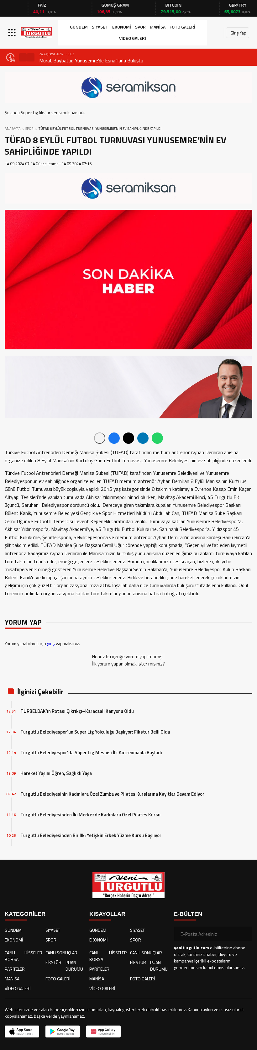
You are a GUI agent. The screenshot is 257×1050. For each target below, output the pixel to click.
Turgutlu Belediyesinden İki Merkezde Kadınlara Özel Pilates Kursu (90, 814)
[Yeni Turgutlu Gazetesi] (36, 32)
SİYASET (100, 27)
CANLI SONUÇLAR (61, 952)
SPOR (140, 27)
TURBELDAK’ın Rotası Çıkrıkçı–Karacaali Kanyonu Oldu (77, 711)
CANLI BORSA (11, 955)
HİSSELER (33, 952)
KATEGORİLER (25, 914)
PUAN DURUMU (74, 965)
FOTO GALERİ (182, 27)
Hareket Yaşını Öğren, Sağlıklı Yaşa (56, 773)
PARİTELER (15, 969)
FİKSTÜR (53, 962)
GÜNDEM (79, 27)
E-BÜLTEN (188, 914)
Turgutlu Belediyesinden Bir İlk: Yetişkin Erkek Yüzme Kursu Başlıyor (90, 835)
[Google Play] (62, 1031)
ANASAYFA (13, 128)
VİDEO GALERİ (132, 38)
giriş (51, 643)
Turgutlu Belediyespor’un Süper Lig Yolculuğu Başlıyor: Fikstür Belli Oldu (95, 731)
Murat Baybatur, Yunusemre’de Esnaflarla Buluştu (91, 60)
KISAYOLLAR (107, 914)
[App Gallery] (103, 1031)
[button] (23, 57)
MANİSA (157, 27)
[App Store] (22, 1031)
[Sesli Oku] (99, 438)
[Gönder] (245, 934)
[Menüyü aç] (12, 32)
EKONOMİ (121, 27)
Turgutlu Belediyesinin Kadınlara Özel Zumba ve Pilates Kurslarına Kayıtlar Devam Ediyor (112, 794)
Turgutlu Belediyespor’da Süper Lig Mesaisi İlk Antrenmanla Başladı (91, 752)
